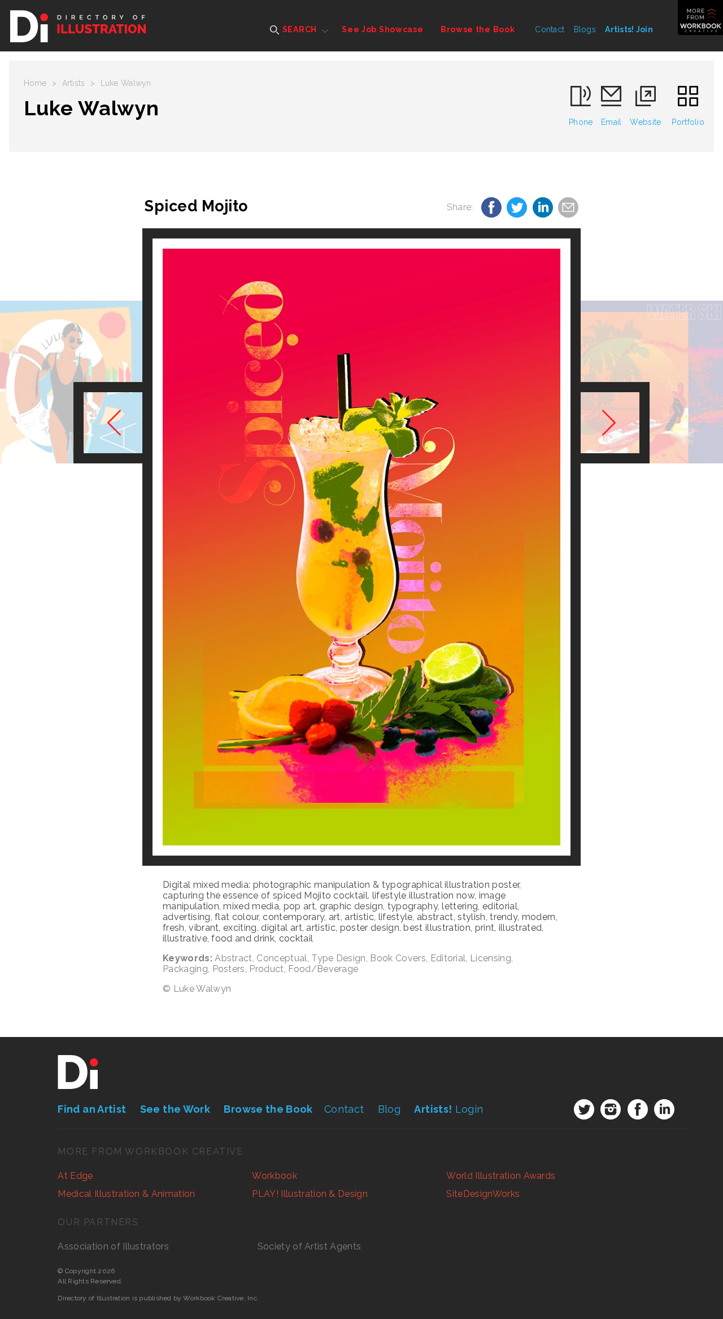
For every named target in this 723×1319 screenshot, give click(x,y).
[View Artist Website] (361, 547)
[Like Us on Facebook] (638, 1109)
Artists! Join (629, 29)
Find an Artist (92, 1109)
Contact (549, 29)
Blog (389, 1109)
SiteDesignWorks (483, 1193)
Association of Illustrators (113, 1246)
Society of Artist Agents (310, 1246)
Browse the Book (478, 29)
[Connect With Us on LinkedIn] (664, 1109)
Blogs (585, 29)
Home (35, 83)
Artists (73, 83)
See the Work (175, 1109)
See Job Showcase (382, 29)
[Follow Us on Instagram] (610, 1109)
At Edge (75, 1175)
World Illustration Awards (500, 1175)
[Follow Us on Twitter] (584, 1109)
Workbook (274, 1175)
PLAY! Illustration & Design (310, 1193)
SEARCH (298, 29)
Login (448, 1109)
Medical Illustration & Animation (126, 1193)
